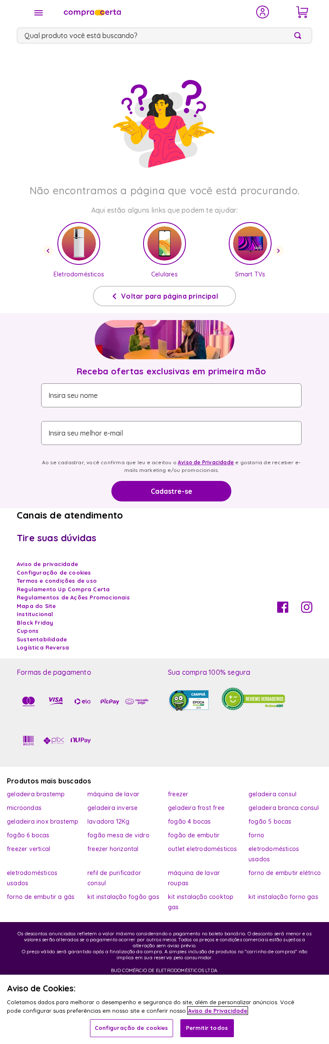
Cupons (28, 630)
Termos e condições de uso (57, 580)
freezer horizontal (113, 849)
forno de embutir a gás (41, 897)
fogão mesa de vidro (118, 835)
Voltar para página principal (169, 296)
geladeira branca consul (283, 808)
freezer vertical (28, 849)
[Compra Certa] (154, 12)
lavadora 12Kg (108, 821)
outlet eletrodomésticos (202, 849)
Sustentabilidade (42, 639)
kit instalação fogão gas (123, 897)
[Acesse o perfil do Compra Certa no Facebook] (282, 610)
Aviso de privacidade (47, 564)
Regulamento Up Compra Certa (63, 589)
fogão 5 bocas (270, 821)
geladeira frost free (196, 808)
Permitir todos (207, 1027)
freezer (178, 794)
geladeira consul (272, 794)
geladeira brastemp (36, 794)
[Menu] (38, 12)
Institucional (35, 614)
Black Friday (35, 622)
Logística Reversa (43, 647)
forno (256, 835)
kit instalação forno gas (283, 897)
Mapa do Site (36, 605)
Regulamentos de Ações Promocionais (73, 597)
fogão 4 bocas (189, 821)
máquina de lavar (113, 794)
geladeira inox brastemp (43, 821)
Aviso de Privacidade (206, 462)
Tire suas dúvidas (56, 538)
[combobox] (164, 35)
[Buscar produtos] (299, 35)
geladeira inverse (112, 808)
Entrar (263, 12)
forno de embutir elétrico (284, 873)
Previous (49, 250)
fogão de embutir (193, 835)
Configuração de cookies (131, 1027)
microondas (24, 808)
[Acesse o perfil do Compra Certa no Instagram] (306, 610)
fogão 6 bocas (28, 835)
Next (279, 250)
